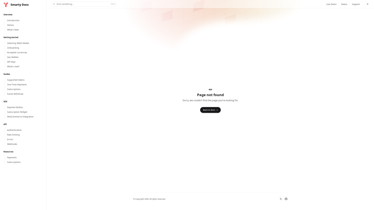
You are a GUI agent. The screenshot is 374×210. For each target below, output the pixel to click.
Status (344, 4)
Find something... (86, 4)
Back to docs (209, 109)
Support (356, 4)
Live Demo (331, 4)
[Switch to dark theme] (367, 4)
